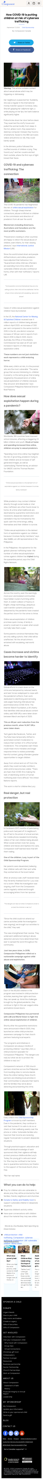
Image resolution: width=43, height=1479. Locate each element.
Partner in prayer (10, 1358)
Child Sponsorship (28, 27)
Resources (7, 1361)
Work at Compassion (11, 1373)
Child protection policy (29, 1439)
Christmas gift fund (10, 1352)
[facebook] (5, 1433)
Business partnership (11, 1364)
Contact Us (9, 1426)
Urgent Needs (8, 1312)
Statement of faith (11, 1385)
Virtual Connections (12, 1349)
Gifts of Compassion (11, 1327)
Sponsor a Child (12, 1302)
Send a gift (7, 1415)
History (7, 1388)
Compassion (18, 1237)
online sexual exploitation (23, 207)
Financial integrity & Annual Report (14, 1392)
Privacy (16, 1439)
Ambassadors (9, 1355)
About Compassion (11, 1382)
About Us (8, 1378)
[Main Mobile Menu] (39, 3)
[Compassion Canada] (8, 3)
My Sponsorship (12, 1402)
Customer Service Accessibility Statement (18, 1442)
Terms (10, 1439)
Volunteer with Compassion (14, 1337)
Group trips (8, 1346)
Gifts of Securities (10, 1324)
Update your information (13, 1409)
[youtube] (21, 1433)
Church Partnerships (11, 1370)
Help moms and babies (12, 1318)
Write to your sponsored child (15, 1412)
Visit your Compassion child (14, 1340)
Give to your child (10, 1315)
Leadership (7, 1397)
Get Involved (10, 1332)
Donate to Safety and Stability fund (19, 1200)
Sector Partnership (11, 1367)
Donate (7, 1308)
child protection (11, 1234)
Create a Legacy (10, 1321)
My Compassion (9, 1406)
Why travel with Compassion (15, 1343)
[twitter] (16, 1433)
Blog (6, 1420)
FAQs (4, 1439)
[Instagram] (10, 1433)
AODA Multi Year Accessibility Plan (15, 1445)
